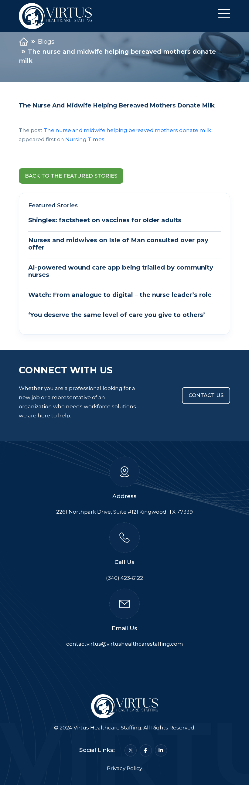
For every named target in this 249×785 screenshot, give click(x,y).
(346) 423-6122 (124, 578)
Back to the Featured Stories (71, 176)
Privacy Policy (124, 768)
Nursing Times (84, 139)
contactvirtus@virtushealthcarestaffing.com (124, 644)
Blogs (46, 41)
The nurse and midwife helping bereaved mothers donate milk (127, 130)
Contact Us (206, 395)
